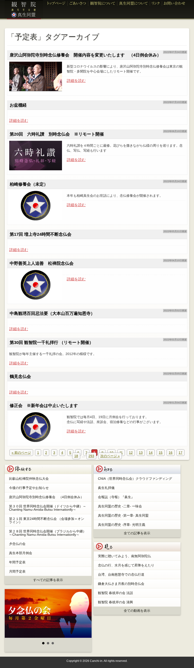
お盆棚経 (18, 105)
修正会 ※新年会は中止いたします (44, 405)
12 (131, 452)
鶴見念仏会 (20, 376)
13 (141, 452)
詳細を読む (76, 81)
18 (76, 456)
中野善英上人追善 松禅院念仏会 (42, 263)
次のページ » (110, 456)
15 (161, 452)
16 (170, 452)
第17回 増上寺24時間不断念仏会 (40, 234)
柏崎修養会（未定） (29, 184)
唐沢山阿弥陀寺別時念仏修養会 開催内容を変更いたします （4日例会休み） (85, 55)
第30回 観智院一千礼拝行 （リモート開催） (51, 342)
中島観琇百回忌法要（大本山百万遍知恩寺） (52, 313)
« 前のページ (21, 452)
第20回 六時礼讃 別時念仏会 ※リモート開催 (57, 134)
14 (151, 452)
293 (91, 456)
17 (180, 452)
